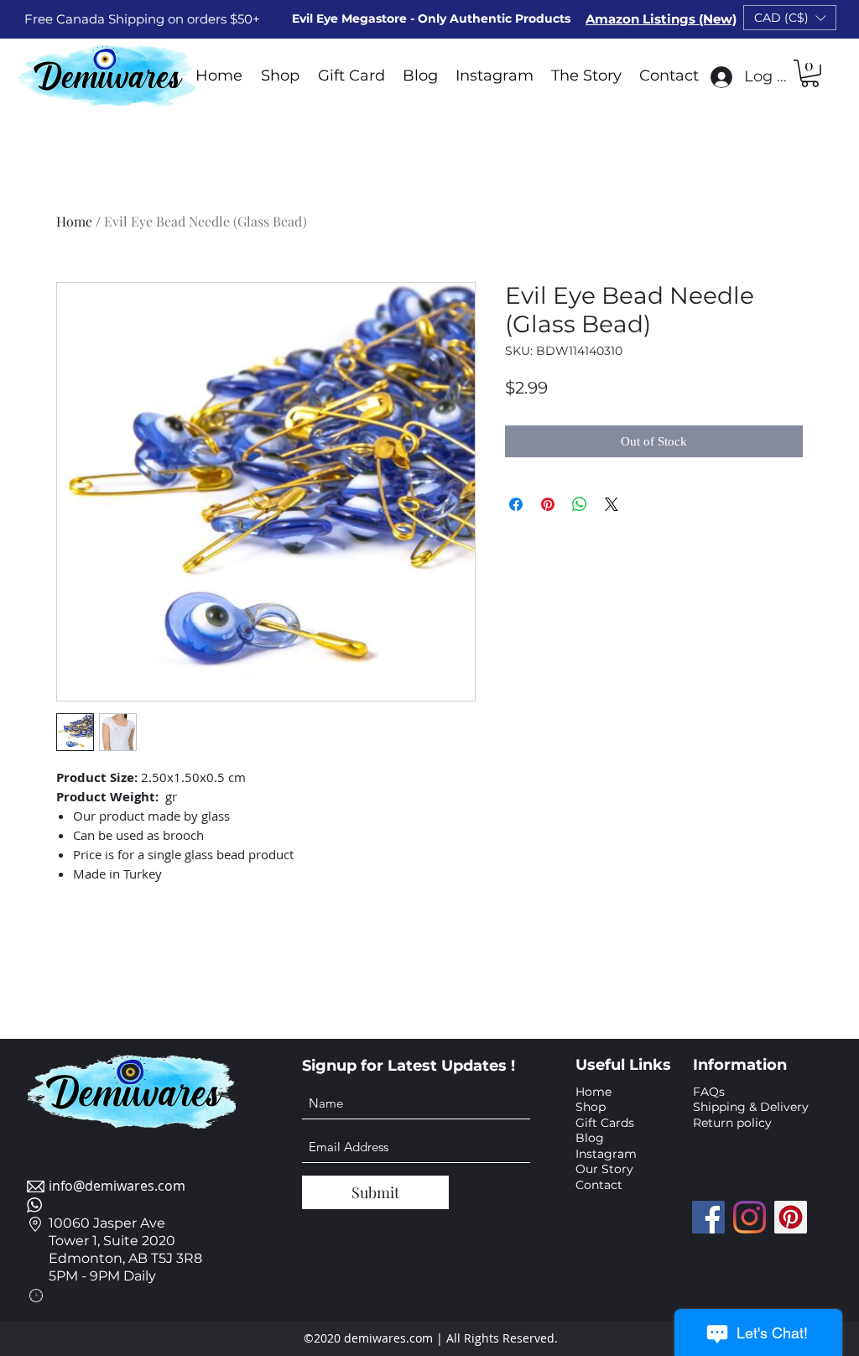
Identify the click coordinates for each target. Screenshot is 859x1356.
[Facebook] (708, 1217)
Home (74, 221)
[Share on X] (611, 504)
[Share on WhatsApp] (580, 504)
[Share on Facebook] (516, 504)
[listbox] (789, 17)
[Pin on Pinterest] (548, 504)
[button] (789, 17)
